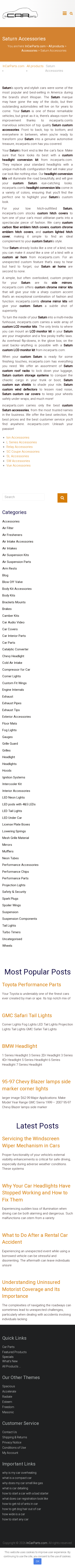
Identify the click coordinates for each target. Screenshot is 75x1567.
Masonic (8, 1412)
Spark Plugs (10, 898)
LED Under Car (12, 818)
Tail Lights (9, 925)
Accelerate (9, 1391)
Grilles (6, 750)
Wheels (7, 946)
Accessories (11, 521)
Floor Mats (9, 723)
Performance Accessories (20, 865)
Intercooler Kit (12, 784)
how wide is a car (13, 1514)
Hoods (6, 770)
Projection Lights (13, 885)
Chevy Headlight (13, 656)
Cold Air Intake (12, 663)
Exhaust (7, 696)
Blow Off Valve (12, 582)
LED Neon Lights (13, 797)
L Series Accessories (21, 442)
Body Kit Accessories (17, 589)
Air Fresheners (12, 535)
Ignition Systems (13, 777)
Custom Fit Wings (14, 683)
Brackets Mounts (14, 602)
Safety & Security (14, 892)
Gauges (7, 737)
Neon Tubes (10, 858)
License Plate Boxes (16, 824)
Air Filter (8, 528)
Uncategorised (12, 939)
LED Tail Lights (12, 811)
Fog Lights (9, 730)
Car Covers (10, 629)
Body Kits (8, 595)
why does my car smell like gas (22, 1483)
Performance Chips (15, 872)
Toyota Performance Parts (31, 985)
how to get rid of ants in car (20, 1503)
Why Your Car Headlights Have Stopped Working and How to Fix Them (36, 1193)
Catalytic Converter (15, 649)
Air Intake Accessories (17, 541)
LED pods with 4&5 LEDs (19, 804)
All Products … (11, 1366)
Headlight (8, 757)
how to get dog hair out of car (21, 1509)
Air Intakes (9, 548)
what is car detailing (15, 1488)
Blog (5, 575)
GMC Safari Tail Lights (27, 1015)
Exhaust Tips (11, 710)
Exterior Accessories (16, 717)
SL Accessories (17, 456)
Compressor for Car (16, 669)
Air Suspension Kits (15, 555)
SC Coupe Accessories (23, 451)
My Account (10, 1452)
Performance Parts (15, 878)
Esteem (7, 1401)
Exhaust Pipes (11, 703)
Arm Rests (9, 568)
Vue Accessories (18, 465)
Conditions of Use (14, 1447)
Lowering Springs (14, 831)
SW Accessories (18, 461)
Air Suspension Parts (16, 562)
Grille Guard (10, 743)
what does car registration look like (25, 1498)
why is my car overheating (19, 1472)
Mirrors (7, 845)
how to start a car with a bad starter (25, 1493)
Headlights (9, 764)
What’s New (10, 1361)
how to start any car (15, 1519)
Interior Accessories (16, 791)
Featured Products (14, 1352)
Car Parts (8, 643)
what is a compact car (17, 1478)
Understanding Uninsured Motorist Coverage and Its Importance (31, 1289)
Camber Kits (10, 616)
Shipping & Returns (14, 1437)
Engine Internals (13, 690)
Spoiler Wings (11, 905)
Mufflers (8, 851)
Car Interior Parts (14, 636)
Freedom (8, 1407)
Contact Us (9, 1432)
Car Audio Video (13, 622)
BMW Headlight (19, 1046)
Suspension (10, 912)
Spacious (8, 1386)
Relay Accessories (19, 447)
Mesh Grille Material (15, 838)
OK (37, 1561)
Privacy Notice (11, 1442)
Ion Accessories (17, 437)
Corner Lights (11, 676)
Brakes (7, 609)
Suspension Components (19, 919)
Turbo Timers (11, 932)
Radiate (7, 1396)
